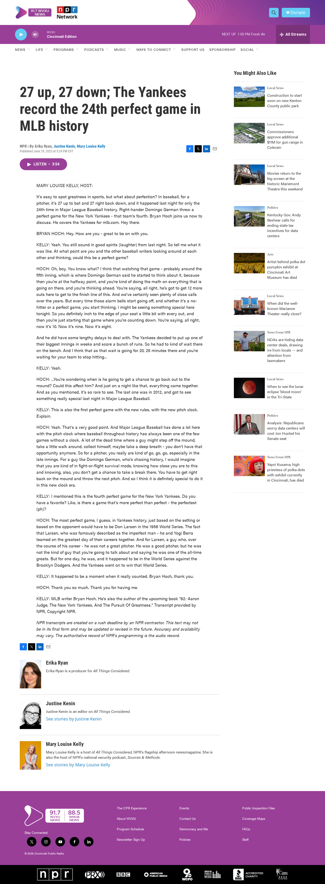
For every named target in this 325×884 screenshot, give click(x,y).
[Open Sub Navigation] (29, 49)
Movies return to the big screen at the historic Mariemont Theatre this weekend (285, 181)
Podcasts (94, 49)
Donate (298, 12)
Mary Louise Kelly (91, 146)
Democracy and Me (193, 829)
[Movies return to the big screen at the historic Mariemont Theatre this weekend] (249, 174)
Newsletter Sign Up (131, 839)
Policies (185, 839)
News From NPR (279, 332)
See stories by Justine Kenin (74, 719)
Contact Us (187, 819)
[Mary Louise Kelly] (30, 755)
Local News (275, 88)
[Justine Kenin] (30, 714)
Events (184, 808)
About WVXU (126, 819)
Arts (270, 254)
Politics (272, 208)
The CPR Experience (132, 808)
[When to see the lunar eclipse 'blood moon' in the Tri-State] (249, 388)
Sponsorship (222, 49)
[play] (21, 34)
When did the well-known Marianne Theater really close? (284, 308)
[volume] (35, 34)
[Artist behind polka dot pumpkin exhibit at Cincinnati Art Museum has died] (249, 263)
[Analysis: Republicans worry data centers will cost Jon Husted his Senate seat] (249, 424)
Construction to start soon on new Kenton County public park (284, 100)
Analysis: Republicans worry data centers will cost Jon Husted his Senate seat (286, 430)
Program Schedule (130, 829)
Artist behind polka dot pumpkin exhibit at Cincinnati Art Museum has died (286, 269)
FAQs (246, 829)
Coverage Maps (253, 819)
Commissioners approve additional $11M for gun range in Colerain (285, 139)
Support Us (193, 49)
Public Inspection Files (258, 808)
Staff (245, 839)
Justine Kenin (64, 146)
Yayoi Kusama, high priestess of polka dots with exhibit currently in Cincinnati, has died (286, 472)
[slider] (43, 34)
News (20, 49)
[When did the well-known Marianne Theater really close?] (249, 305)
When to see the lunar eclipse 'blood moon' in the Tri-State (285, 392)
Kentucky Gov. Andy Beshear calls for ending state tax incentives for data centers (284, 225)
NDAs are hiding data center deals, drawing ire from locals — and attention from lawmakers (285, 350)
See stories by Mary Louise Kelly (78, 765)
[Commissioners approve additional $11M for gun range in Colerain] (249, 133)
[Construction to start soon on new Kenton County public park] (249, 97)
